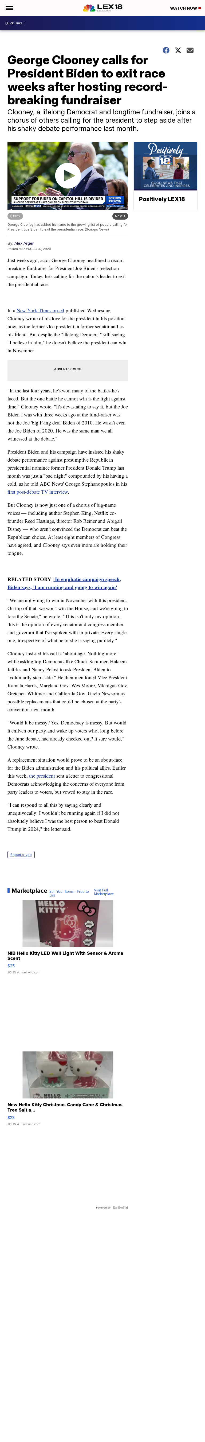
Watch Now (184, 8)
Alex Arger (24, 243)
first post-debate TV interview (37, 491)
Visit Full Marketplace (104, 892)
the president (42, 775)
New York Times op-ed (40, 310)
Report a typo (21, 855)
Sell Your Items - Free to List (69, 893)
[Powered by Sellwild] (120, 1208)
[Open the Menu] (9, 8)
